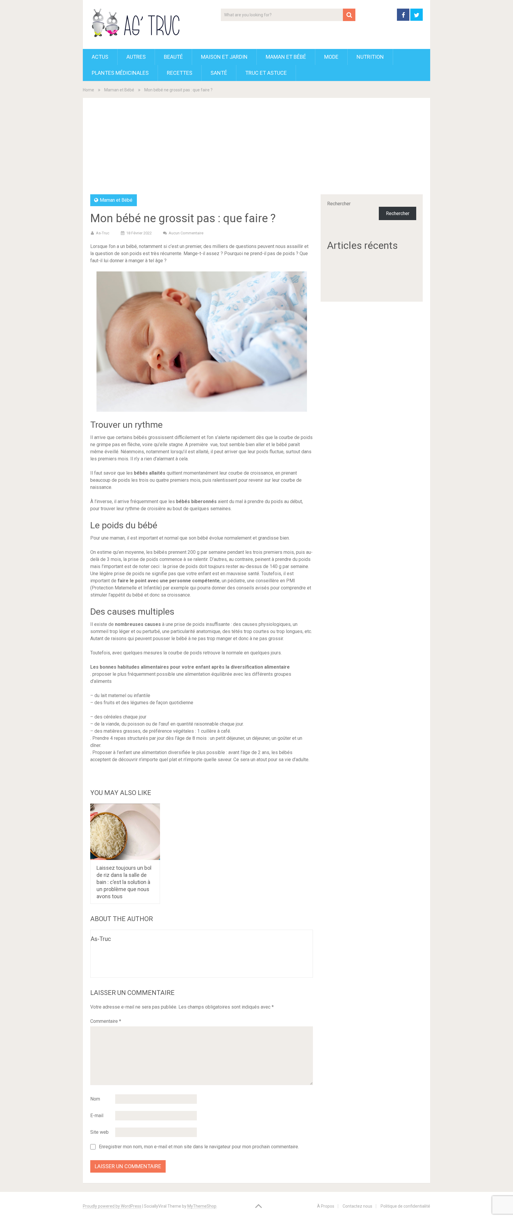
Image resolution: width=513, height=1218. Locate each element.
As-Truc (102, 233)
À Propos (325, 1206)
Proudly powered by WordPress (112, 1206)
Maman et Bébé (286, 57)
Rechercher (339, 203)
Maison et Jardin (224, 57)
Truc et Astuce (266, 73)
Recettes (179, 73)
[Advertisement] (256, 149)
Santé (218, 73)
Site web (99, 1132)
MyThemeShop (201, 1206)
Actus (100, 57)
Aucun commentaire (186, 233)
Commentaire (105, 1021)
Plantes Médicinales (120, 73)
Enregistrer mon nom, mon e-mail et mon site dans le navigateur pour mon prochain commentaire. (199, 1146)
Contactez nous (357, 1206)
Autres (136, 57)
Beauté (173, 57)
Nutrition (370, 57)
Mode (331, 57)
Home (88, 90)
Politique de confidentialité (405, 1206)
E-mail (96, 1115)
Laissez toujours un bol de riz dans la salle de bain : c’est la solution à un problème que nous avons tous (123, 882)
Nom (95, 1099)
